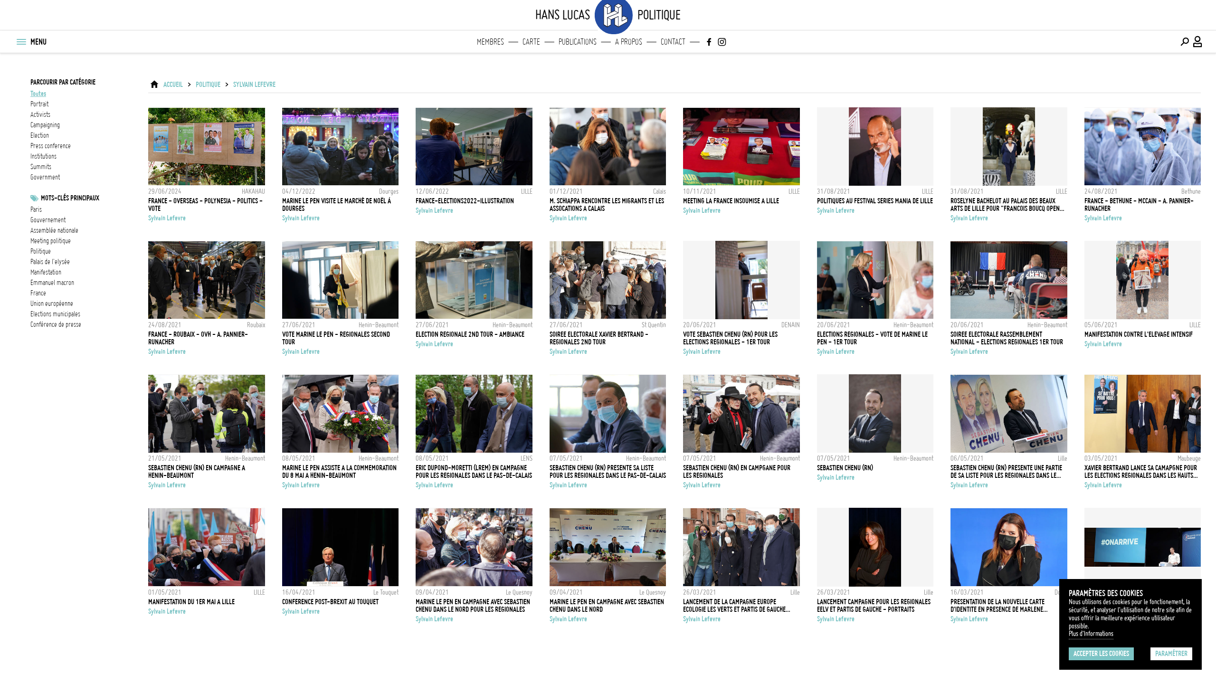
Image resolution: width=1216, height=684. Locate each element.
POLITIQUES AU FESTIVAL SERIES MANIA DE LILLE (875, 201)
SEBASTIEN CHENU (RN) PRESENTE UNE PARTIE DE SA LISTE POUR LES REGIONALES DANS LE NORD (1006, 471)
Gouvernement (48, 220)
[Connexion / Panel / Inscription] (1198, 41)
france (38, 293)
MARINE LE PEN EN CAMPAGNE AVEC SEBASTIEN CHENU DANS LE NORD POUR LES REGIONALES (473, 605)
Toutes (38, 93)
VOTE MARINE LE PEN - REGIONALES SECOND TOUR (336, 338)
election (39, 135)
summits (40, 166)
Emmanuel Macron (52, 282)
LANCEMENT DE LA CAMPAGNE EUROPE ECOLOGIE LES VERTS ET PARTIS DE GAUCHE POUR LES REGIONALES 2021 (734, 605)
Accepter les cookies (1101, 653)
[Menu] (20, 42)
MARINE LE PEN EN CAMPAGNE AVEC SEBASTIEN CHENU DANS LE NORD (607, 605)
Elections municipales (55, 314)
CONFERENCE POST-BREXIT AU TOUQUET (330, 602)
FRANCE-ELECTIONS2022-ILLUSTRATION (465, 201)
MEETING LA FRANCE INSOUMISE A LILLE (731, 201)
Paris (36, 209)
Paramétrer (1171, 653)
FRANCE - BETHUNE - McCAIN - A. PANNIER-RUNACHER (1139, 204)
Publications (578, 42)
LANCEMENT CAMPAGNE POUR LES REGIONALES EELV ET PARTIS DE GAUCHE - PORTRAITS (874, 605)
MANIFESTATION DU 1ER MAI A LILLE (191, 602)
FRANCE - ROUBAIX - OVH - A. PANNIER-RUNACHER (198, 338)
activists (40, 114)
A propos (628, 42)
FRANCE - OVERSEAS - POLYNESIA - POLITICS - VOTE (205, 204)
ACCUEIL (173, 84)
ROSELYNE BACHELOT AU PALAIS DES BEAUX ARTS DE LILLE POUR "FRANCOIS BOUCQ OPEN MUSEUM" (1005, 204)
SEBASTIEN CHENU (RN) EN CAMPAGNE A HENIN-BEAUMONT (196, 471)
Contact (673, 42)
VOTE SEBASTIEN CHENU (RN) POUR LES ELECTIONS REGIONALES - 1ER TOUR (730, 338)
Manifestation (45, 272)
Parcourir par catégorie (62, 82)
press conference (50, 146)
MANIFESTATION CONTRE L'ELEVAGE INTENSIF (1138, 334)
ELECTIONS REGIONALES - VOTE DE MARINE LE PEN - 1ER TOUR (872, 338)
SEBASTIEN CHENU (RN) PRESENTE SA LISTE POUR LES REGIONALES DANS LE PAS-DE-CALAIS (608, 471)
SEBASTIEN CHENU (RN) (845, 468)
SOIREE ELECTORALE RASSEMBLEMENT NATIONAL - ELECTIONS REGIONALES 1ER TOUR (1006, 338)
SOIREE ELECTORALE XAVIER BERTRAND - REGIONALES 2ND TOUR (599, 338)
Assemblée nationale (54, 230)
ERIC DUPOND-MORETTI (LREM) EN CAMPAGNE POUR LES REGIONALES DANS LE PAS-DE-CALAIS (474, 471)
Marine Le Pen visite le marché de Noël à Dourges (336, 204)
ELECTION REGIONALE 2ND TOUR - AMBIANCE (470, 334)
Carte (531, 42)
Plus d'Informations (1091, 633)
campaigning (45, 125)
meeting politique (50, 241)
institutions (43, 156)
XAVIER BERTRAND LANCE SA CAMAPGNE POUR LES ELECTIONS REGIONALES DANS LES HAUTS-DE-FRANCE (1140, 471)
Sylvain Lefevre (254, 84)
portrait (39, 104)
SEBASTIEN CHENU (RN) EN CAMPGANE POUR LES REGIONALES (736, 471)
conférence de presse (55, 324)
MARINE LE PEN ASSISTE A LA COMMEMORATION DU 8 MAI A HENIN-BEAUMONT (339, 471)
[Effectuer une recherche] (1184, 41)
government (45, 177)
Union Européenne (51, 303)
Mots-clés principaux (70, 198)
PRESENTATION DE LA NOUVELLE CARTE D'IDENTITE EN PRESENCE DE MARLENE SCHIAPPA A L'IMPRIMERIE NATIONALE (997, 605)
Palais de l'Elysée (50, 261)
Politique (40, 251)
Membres (490, 42)
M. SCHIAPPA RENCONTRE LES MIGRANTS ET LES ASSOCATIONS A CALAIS (607, 204)
